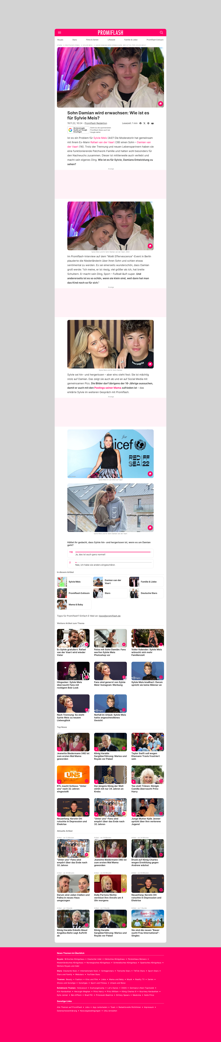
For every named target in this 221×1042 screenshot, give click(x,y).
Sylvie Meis (100, 137)
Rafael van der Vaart (102, 142)
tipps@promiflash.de (110, 616)
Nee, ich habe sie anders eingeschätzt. (95, 565)
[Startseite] (110, 32)
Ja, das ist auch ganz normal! (90, 554)
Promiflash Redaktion (96, 123)
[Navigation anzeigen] (59, 32)
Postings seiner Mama (107, 387)
